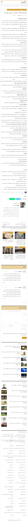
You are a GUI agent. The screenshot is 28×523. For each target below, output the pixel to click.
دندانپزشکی (11, 482)
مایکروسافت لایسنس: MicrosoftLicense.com (9, 506)
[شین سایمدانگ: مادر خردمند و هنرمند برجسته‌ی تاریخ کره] (4, 403)
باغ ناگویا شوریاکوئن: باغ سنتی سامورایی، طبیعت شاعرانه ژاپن (11, 363)
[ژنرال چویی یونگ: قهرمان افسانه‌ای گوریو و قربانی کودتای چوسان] (4, 408)
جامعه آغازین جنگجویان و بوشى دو (20, 224)
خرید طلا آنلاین (10, 472)
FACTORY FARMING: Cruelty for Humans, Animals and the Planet (7, 436)
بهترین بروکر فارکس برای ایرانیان (19, 456)
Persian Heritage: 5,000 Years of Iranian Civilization (7, 441)
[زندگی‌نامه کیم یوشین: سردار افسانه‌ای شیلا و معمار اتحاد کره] (4, 419)
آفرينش (23, 192)
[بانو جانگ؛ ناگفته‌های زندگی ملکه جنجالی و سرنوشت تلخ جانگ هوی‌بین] (24, 348)
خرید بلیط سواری (22, 467)
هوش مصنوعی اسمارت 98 (8, 512)
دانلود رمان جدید (10, 475)
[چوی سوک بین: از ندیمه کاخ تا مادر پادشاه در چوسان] (4, 414)
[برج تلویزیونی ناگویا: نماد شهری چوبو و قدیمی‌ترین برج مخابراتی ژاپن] (24, 376)
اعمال (25, 193)
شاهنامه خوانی (10, 498)
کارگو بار (12, 503)
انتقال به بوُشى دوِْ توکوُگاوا (6, 224)
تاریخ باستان (24, 9)
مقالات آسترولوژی (10, 510)
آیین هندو (13, 192)
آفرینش (19, 192)
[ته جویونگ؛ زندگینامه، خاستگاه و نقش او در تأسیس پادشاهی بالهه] (24, 353)
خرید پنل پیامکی (22, 470)
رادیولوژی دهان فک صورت (8, 486)
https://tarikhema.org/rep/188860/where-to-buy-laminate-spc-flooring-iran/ (17, 442)
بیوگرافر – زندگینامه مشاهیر (20, 460)
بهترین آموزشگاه (10, 453)
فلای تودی (23, 501)
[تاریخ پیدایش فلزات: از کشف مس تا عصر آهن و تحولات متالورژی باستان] (20, 250)
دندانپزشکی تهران (22, 486)
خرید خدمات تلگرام (21, 472)
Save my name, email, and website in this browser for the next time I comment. (14, 334)
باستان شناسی (22, 247)
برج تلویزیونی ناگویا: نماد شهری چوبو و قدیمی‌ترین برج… (11, 374)
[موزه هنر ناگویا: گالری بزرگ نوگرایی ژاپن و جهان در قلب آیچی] (24, 359)
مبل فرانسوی (23, 510)
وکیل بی (23, 515)
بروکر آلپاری (11, 451)
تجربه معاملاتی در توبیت (21, 462)
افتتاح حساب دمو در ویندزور (8, 448)
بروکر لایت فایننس (22, 453)
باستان (22, 193)
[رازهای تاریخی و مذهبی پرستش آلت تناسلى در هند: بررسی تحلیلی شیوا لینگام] (8, 250)
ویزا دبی (11, 515)
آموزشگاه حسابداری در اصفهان (20, 448)
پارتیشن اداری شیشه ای (9, 460)
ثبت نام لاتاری (22, 465)
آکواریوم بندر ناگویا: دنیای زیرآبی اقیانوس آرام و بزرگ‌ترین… (11, 369)
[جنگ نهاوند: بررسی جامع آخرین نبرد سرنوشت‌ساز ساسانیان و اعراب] (4, 425)
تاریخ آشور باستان (22, 232)
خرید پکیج (11, 467)
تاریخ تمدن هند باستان (17, 9)
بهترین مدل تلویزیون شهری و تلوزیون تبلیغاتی (8, 456)
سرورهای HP (11, 491)
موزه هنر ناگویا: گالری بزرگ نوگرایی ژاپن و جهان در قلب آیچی (11, 358)
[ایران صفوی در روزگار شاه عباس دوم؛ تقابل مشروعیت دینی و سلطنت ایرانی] (4, 392)
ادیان (3, 192)
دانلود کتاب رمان (10, 480)
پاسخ (3, 282)
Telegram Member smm (20, 445)
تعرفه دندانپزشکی (10, 462)
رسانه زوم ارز (23, 491)
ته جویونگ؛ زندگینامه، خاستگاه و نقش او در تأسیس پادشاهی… (10, 352)
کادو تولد (11, 501)
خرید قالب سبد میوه (21, 475)
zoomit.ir (11, 445)
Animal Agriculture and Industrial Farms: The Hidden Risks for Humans (19, 436)
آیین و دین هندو (8, 192)
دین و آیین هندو (10, 9)
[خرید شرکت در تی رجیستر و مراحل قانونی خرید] (8, 235)
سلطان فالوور (23, 494)
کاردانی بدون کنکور (22, 503)
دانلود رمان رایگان (22, 477)
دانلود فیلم (23, 480)
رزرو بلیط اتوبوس (10, 489)
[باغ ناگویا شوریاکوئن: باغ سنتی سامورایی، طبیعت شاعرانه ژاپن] (24, 364)
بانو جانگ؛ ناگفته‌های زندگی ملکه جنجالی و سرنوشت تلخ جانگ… (12, 347)
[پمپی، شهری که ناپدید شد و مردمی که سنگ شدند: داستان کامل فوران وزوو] (4, 397)
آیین (16, 192)
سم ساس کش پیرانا (21, 498)
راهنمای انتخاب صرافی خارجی (20, 489)
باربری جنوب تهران (22, 451)
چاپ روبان (11, 465)
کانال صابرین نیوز (22, 506)
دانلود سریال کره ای (9, 477)
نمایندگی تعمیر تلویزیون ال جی (19, 512)
